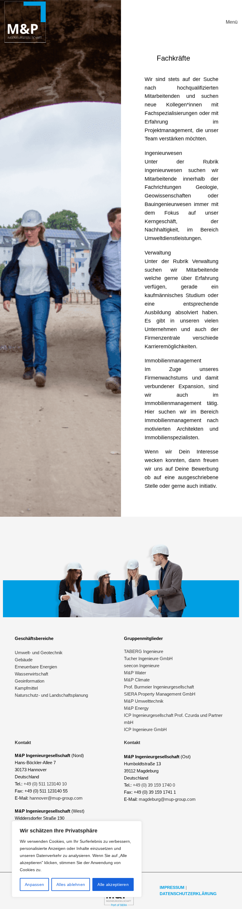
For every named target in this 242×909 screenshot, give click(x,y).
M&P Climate (137, 679)
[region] (77, 859)
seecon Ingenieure (141, 665)
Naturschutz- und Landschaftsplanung (51, 695)
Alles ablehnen (70, 884)
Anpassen (34, 884)
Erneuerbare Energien (36, 666)
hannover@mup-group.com (56, 798)
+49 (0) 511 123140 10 (45, 783)
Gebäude (23, 659)
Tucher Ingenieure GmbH (148, 658)
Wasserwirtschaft (31, 673)
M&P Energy (137, 708)
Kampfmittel (26, 688)
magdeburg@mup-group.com (167, 799)
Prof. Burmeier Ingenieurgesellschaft (159, 686)
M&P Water (135, 672)
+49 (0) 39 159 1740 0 (154, 785)
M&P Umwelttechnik (144, 701)
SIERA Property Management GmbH (159, 693)
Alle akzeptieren (113, 884)
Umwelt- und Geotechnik (39, 652)
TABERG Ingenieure (143, 651)
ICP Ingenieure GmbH (145, 729)
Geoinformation (29, 680)
